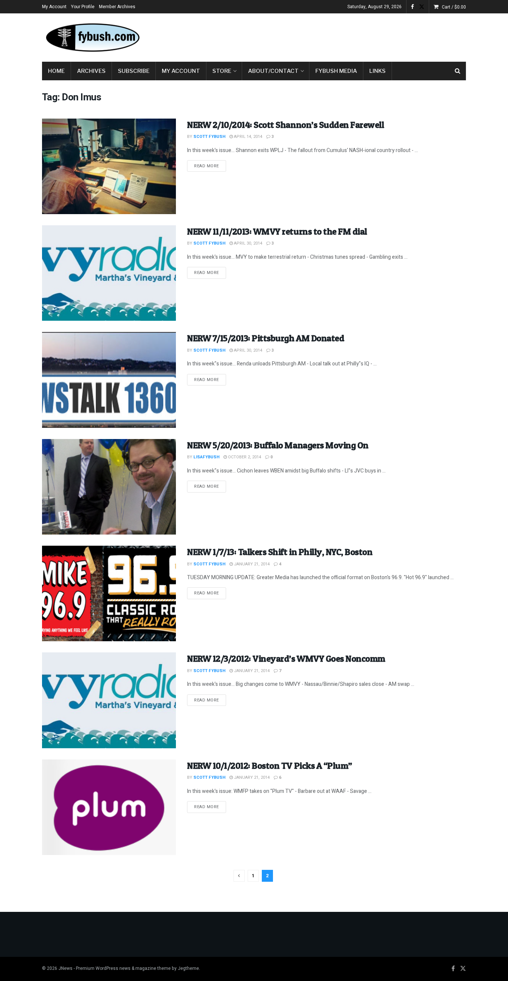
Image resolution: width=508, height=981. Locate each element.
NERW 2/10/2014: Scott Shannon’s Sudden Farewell (285, 124)
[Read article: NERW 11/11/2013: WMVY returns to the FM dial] (109, 273)
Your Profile (82, 6)
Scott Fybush (209, 136)
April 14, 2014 (247, 136)
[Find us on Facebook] (412, 7)
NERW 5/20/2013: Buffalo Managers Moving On (278, 445)
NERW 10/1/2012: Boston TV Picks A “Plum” (269, 765)
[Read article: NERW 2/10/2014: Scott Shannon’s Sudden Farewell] (109, 166)
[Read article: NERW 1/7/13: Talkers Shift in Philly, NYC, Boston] (109, 593)
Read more (210, 165)
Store (221, 71)
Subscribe (133, 71)
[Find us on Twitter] (421, 7)
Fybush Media (336, 71)
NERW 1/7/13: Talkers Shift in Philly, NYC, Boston (279, 551)
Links (377, 71)
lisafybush (206, 457)
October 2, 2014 (244, 457)
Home (56, 71)
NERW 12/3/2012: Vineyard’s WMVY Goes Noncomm (286, 658)
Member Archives (117, 6)
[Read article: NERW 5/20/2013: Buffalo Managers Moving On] (109, 487)
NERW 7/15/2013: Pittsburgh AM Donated (265, 338)
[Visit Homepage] (92, 37)
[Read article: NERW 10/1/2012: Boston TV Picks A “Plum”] (109, 807)
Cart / (454, 7)
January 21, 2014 (251, 564)
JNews (65, 968)
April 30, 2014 (247, 243)
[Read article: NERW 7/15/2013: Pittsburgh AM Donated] (109, 379)
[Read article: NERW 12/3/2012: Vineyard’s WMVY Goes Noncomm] (109, 700)
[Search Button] (457, 71)
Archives (91, 71)
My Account (54, 6)
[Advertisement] (330, 36)
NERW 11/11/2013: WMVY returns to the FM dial (277, 231)
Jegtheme (188, 968)
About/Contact (273, 71)
